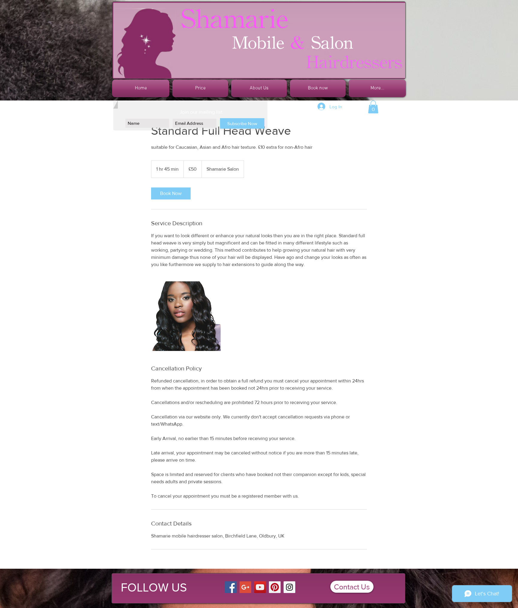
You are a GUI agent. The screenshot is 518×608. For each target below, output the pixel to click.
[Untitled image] (186, 316)
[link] (171, 193)
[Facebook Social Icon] (231, 587)
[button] (373, 106)
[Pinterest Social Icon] (275, 587)
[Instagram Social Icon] (289, 587)
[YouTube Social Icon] (260, 587)
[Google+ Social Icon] (245, 587)
